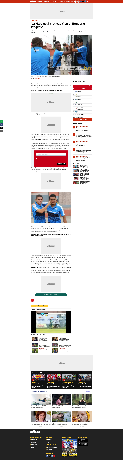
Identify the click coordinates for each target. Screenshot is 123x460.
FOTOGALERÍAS (38, 372)
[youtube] (54, 456)
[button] (1, 121)
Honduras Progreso (42, 305)
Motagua (34, 305)
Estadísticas (80, 81)
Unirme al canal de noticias (52, 294)
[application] (51, 322)
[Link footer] (35, 431)
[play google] (85, 440)
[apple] (85, 444)
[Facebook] (47, 456)
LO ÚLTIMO (76, 163)
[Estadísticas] (78, 1)
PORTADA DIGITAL (66, 438)
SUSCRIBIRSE (61, 163)
